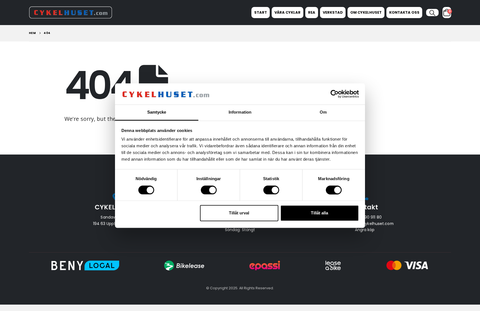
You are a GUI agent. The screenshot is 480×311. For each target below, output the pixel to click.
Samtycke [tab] (156, 112)
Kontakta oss (404, 12)
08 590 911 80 (368, 217)
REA (311, 12)
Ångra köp (364, 229)
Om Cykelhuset (366, 12)
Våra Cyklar (287, 12)
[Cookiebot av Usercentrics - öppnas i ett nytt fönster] (334, 94)
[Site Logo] (70, 12)
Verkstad (333, 12)
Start (260, 12)
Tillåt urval (239, 213)
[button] (432, 13)
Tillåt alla (319, 213)
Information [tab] (240, 112)
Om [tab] (323, 112)
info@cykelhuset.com (372, 223)
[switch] (209, 189)
